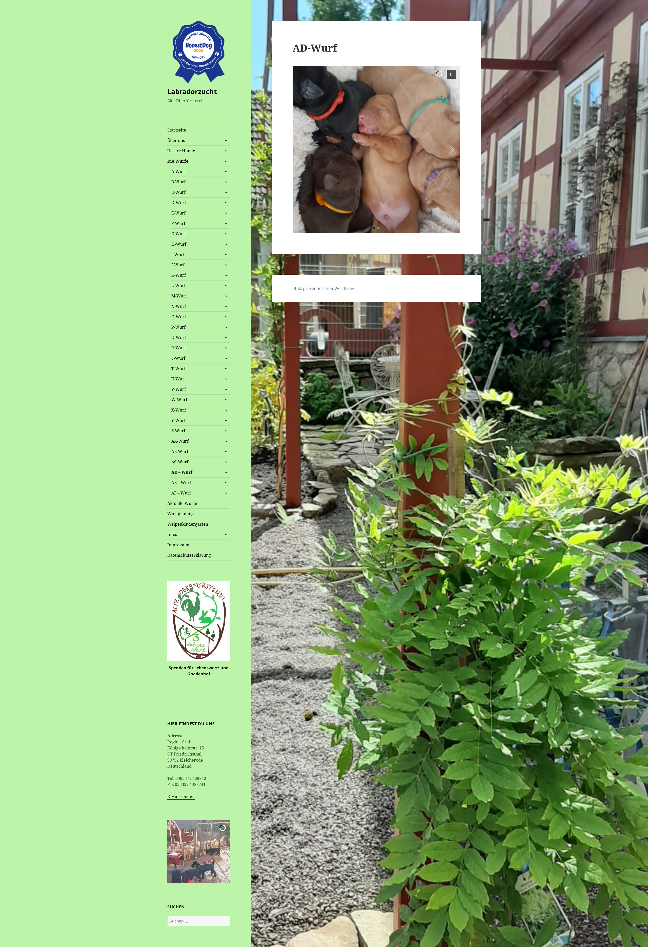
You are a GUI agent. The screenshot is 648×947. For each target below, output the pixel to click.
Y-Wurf (178, 420)
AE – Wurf (181, 482)
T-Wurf (178, 368)
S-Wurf (178, 358)
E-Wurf (178, 213)
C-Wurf (178, 192)
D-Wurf (178, 202)
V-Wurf (178, 389)
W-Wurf (179, 399)
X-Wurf (178, 410)
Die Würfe (177, 161)
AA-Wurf (180, 441)
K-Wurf (178, 275)
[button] (175, 852)
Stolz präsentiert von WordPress (324, 288)
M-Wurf (179, 296)
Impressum (178, 545)
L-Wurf (178, 285)
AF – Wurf (181, 493)
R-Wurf (178, 348)
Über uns (176, 140)
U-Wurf (178, 379)
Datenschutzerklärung (189, 555)
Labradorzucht (192, 91)
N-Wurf (178, 306)
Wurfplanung (180, 513)
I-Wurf (178, 254)
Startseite (176, 130)
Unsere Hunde (181, 151)
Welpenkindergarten (187, 524)
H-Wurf (178, 244)
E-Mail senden (181, 796)
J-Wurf (178, 265)
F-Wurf (178, 223)
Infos (172, 534)
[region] (376, 149)
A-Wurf (178, 171)
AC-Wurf (179, 462)
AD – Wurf (181, 472)
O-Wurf (178, 316)
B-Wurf (178, 182)
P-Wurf (178, 327)
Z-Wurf (178, 431)
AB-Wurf (179, 451)
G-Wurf (178, 233)
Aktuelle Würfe (182, 503)
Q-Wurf (178, 337)
